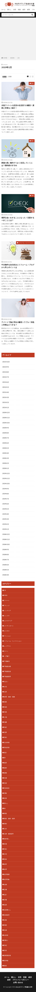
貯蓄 (5, 900)
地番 (5, 722)
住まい (6, 681)
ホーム (3, 9)
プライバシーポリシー (20, 980)
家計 (5, 752)
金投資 (6, 935)
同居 (5, 712)
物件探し (7, 839)
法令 (5, 828)
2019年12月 (6, 473)
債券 (5, 702)
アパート (31, 300)
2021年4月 (5, 392)
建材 (5, 768)
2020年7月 (5, 438)
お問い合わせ (18, 982)
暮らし (9, 9)
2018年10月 (6, 544)
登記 (5, 849)
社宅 (5, 854)
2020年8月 (5, 433)
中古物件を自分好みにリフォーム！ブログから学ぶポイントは (17, 266)
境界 (32, 195)
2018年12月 (6, 534)
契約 (32, 141)
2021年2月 (5, 402)
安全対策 (7, 742)
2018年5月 (5, 570)
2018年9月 (5, 549)
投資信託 (7, 788)
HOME (5, 58)
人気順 (9, 76)
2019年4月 (5, 514)
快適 (5, 778)
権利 (5, 823)
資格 (5, 920)
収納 (5, 707)
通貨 (5, 925)
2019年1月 (5, 529)
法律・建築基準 (9, 834)
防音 (32, 83)
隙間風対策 (7, 955)
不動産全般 (7, 666)
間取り (6, 940)
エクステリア (8, 620)
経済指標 (7, 874)
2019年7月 (5, 499)
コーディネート (9, 626)
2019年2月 (5, 524)
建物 (5, 773)
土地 (5, 717)
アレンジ (7, 605)
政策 (5, 798)
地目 (5, 727)
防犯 (5, 945)
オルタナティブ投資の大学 (24, 987)
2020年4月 (5, 453)
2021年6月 (5, 382)
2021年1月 (5, 407)
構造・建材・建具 (9, 818)
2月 (18, 58)
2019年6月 (5, 504)
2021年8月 (5, 372)
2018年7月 (5, 559)
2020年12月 (6, 412)
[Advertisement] (18, 37)
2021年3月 (5, 397)
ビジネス (7, 631)
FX (5, 590)
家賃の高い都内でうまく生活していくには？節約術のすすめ (17, 164)
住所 (5, 692)
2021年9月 (5, 367)
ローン (6, 651)
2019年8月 (5, 494)
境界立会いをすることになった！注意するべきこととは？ (17, 219)
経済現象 (7, 879)
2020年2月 (5, 463)
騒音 (5, 965)
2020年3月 (5, 458)
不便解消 (7, 661)
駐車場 (6, 960)
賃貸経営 (7, 915)
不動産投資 (7, 671)
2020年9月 (5, 428)
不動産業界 (7, 676)
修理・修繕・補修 (9, 697)
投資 (19, 9)
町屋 (5, 844)
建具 (5, 762)
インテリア (7, 610)
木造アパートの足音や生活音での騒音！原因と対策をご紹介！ (17, 106)
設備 (5, 889)
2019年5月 (5, 509)
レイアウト (7, 646)
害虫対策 (7, 747)
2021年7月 (5, 377)
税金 (5, 859)
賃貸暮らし (7, 910)
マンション (7, 636)
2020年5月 (5, 448)
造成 (5, 930)
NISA (5, 595)
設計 (5, 894)
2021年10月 (6, 362)
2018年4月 (5, 575)
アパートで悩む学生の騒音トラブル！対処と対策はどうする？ (17, 323)
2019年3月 (5, 519)
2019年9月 (5, 488)
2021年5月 (5, 387)
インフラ (7, 615)
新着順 (4, 76)
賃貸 (5, 905)
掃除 (5, 793)
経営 (28, 9)
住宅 (14, 9)
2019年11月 (6, 478)
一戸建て (7, 656)
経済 (24, 9)
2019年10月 (6, 483)
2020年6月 (5, 443)
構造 (5, 813)
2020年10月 (6, 423)
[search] (32, 15)
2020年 (12, 58)
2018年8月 (5, 554)
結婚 (5, 884)
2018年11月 (6, 539)
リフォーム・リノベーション (26, 242)
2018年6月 (5, 565)
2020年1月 (5, 468)
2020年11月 (6, 417)
